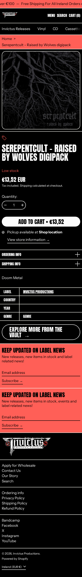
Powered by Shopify (15, 559)
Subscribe (10, 381)
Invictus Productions (38, 291)
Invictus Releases (16, 29)
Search (8, 481)
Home (7, 39)
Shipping (26, 185)
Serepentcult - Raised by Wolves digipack (36, 45)
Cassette (72, 29)
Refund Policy (13, 508)
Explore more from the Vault (35, 332)
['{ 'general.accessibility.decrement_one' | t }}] (5, 205)
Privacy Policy (13, 498)
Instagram (10, 536)
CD (55, 29)
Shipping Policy (14, 503)
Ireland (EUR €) (12, 566)
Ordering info (13, 493)
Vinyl (41, 29)
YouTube (9, 541)
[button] (62, 15)
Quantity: (9, 197)
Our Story (10, 476)
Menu (51, 15)
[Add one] (22, 205)
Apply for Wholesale (18, 465)
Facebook (10, 526)
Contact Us (11, 470)
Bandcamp (11, 520)
